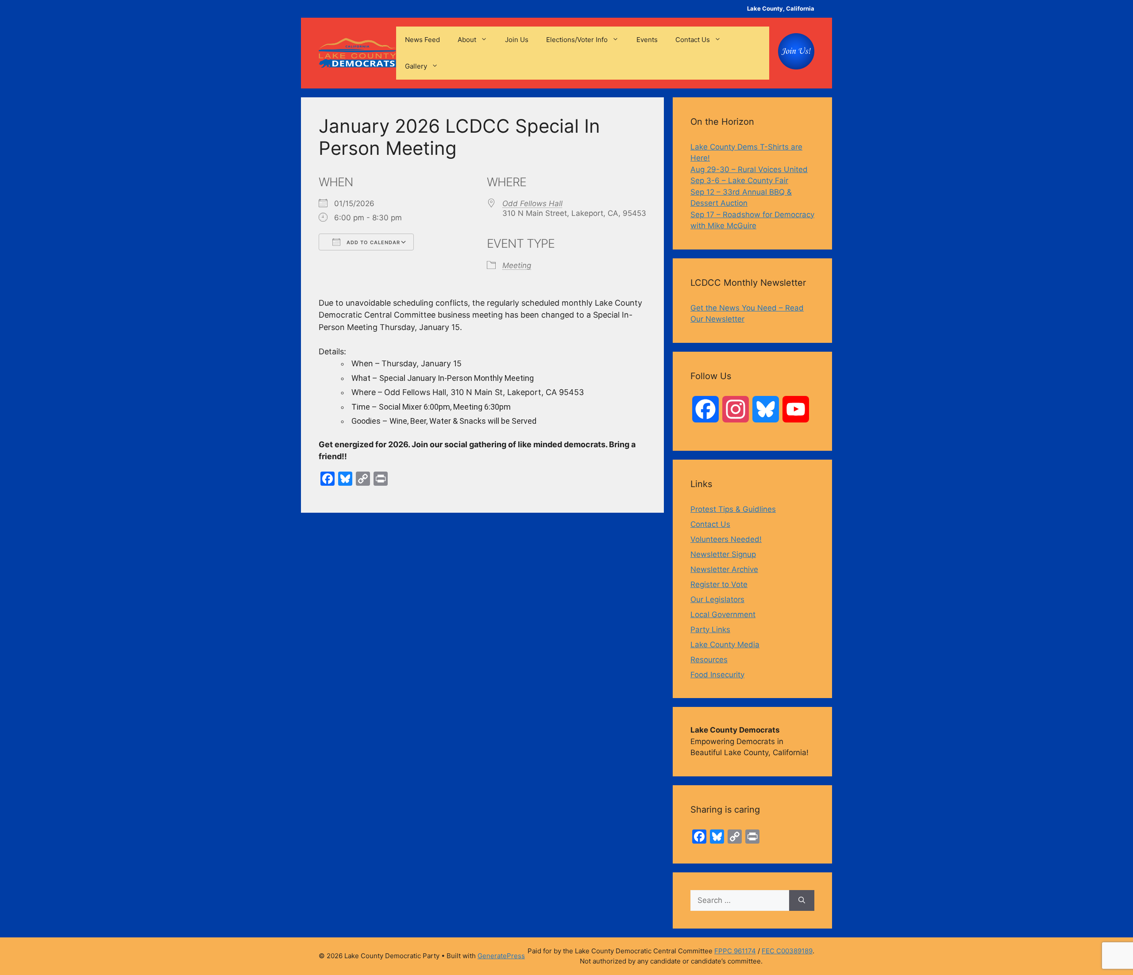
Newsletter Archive (724, 569)
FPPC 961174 (735, 951)
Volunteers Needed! (726, 539)
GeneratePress (501, 956)
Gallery (416, 66)
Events (647, 39)
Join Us (516, 39)
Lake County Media (724, 644)
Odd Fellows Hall (532, 203)
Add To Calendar (372, 242)
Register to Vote (719, 584)
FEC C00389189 (787, 951)
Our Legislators (717, 599)
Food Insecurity (717, 674)
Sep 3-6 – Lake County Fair (739, 180)
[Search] (801, 900)
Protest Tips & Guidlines (733, 509)
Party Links (710, 629)
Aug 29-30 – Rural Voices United (749, 169)
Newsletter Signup (723, 554)
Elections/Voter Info (577, 39)
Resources (709, 659)
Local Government (722, 614)
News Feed (422, 39)
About (467, 39)
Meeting (516, 265)
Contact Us (692, 39)
